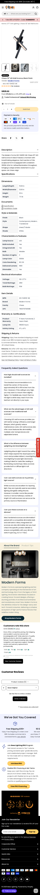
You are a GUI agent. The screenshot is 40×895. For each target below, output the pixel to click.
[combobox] (20, 13)
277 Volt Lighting (13, 24)
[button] (3, 20)
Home (4, 24)
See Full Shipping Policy (10, 360)
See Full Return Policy (28, 360)
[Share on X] (16, 138)
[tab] (11, 546)
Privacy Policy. (9, 839)
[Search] (36, 14)
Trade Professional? (20, 97)
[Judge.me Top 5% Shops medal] (24, 804)
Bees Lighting (12, 887)
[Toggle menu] (3, 7)
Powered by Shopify (25, 887)
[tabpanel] (20, 585)
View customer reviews (13, 661)
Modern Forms (13, 81)
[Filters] (4, 688)
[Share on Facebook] (10, 138)
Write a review (20, 699)
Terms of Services (29, 837)
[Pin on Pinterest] (22, 138)
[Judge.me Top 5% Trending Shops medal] (33, 804)
